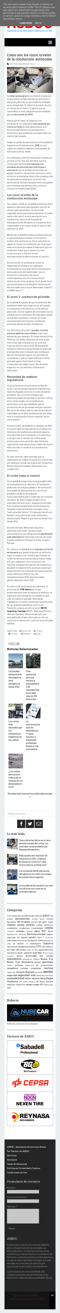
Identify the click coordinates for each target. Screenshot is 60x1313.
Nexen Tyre (13, 962)
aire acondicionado (26, 916)
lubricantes (21, 950)
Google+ (14, 633)
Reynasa (29, 972)
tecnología (46, 978)
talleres (35, 978)
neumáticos (14, 958)
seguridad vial (26, 64)
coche (20, 924)
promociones (47, 965)
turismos (32, 981)
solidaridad (40, 975)
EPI (18, 937)
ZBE (9, 988)
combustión (12, 928)
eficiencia (22, 934)
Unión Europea (46, 981)
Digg (38, 633)
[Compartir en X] (15, 643)
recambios (12, 968)
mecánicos (12, 953)
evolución (49, 937)
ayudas (35, 919)
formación (32, 940)
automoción (22, 918)
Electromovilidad (36, 934)
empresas (11, 937)
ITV (38, 946)
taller (28, 978)
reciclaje (24, 968)
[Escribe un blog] (12, 643)
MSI (41, 956)
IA (27, 944)
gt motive (18, 943)
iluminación (35, 943)
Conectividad (37, 928)
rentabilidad (36, 968)
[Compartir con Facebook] (18, 643)
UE (37, 981)
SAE (37, 145)
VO (41, 984)
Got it (38, 23)
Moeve (45, 953)
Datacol (29, 931)
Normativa (27, 962)
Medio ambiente (24, 953)
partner (37, 962)
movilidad (31, 955)
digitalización (12, 934)
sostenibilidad (15, 978)
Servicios (12, 1155)
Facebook (26, 631)
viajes (36, 984)
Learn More (26, 23)
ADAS (14, 916)
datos (37, 931)
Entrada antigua (44, 793)
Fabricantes (12, 940)
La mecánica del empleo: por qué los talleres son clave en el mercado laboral (36, 888)
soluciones (49, 975)
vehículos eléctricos (16, 984)
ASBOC (46, 915)
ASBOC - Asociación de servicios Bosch (26, 1146)
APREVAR (38, 916)
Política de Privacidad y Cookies (23, 1168)
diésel (50, 931)
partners (47, 962)
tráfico (25, 981)
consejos (20, 931)
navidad (49, 956)
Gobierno (42, 940)
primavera (29, 965)
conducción (24, 928)
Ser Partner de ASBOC (18, 1151)
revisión (20, 972)
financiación (22, 940)
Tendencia (12, 981)
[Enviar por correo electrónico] (9, 643)
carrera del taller (39, 922)
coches (30, 924)
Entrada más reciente (19, 793)
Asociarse (12, 1159)
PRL (37, 965)
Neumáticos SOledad (31, 959)
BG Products (23, 921)
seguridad (12, 975)
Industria (48, 943)
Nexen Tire (47, 959)
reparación (11, 972)
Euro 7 (40, 937)
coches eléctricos (44, 925)
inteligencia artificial (27, 946)
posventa (19, 965)
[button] (30, 42)
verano (29, 984)
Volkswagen (48, 985)
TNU (20, 981)
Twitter (39, 631)
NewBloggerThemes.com (26, 1305)
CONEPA (49, 928)
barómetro (11, 922)
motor (50, 953)
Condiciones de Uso (17, 1172)
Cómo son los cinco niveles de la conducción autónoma (29, 57)
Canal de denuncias (17, 1164)
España (24, 937)
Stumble (27, 633)
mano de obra (32, 950)
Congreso (10, 931)
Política (10, 965)
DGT (44, 931)
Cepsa (50, 922)
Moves (20, 956)
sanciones (38, 972)
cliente (11, 924)
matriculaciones (46, 950)
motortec (10, 956)
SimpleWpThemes (27, 1302)
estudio (32, 937)
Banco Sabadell (46, 919)
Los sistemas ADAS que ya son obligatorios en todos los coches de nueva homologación (35, 873)
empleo (49, 934)
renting (48, 968)
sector (13, 64)
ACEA (9, 916)
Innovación (12, 946)
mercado (37, 952)
